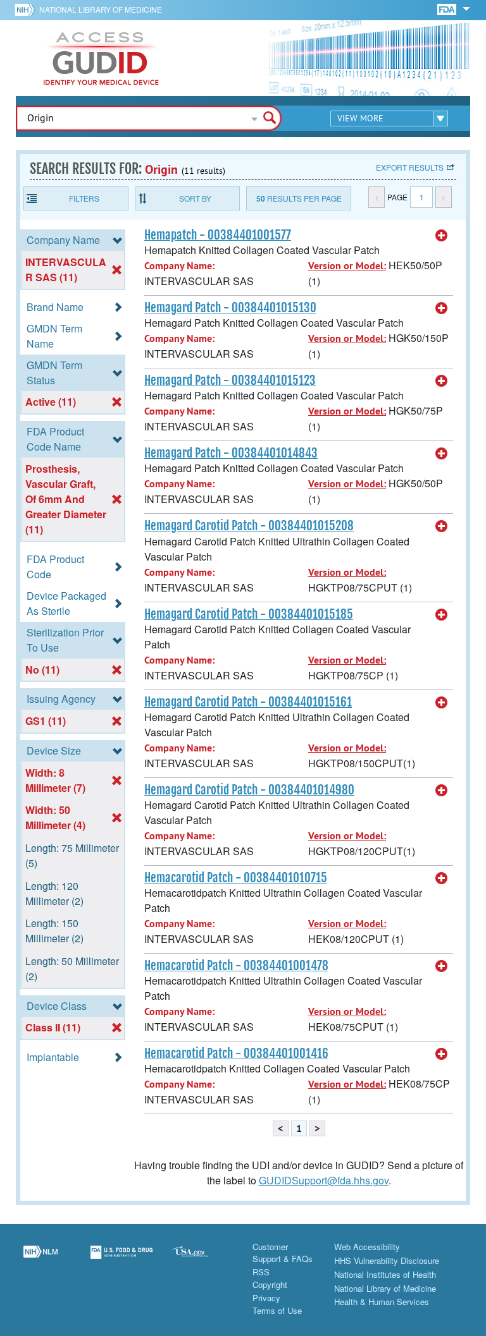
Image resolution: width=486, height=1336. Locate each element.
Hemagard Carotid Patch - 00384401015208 (249, 525)
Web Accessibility (367, 1247)
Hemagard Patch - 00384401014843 (231, 453)
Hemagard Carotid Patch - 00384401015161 (248, 702)
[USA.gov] (202, 1259)
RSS (261, 1272)
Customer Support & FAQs (282, 1253)
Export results (410, 167)
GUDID (101, 58)
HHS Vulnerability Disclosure (386, 1260)
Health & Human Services (381, 1302)
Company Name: (179, 265)
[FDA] (447, 8)
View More (360, 118)
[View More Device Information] (441, 235)
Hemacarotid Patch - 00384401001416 (236, 1053)
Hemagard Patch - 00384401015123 (230, 380)
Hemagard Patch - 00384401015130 (230, 307)
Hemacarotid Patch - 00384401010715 (235, 877)
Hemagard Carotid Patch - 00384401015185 (248, 614)
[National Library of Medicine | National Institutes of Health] (40, 1259)
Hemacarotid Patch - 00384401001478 (236, 965)
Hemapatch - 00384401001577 (217, 235)
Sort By (195, 198)
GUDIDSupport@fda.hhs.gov (324, 1180)
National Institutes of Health (385, 1274)
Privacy (266, 1298)
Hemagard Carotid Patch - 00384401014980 (249, 790)
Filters (84, 198)
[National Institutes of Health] (27, 9)
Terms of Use (277, 1310)
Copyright (269, 1284)
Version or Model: (347, 265)
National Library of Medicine (100, 9)
